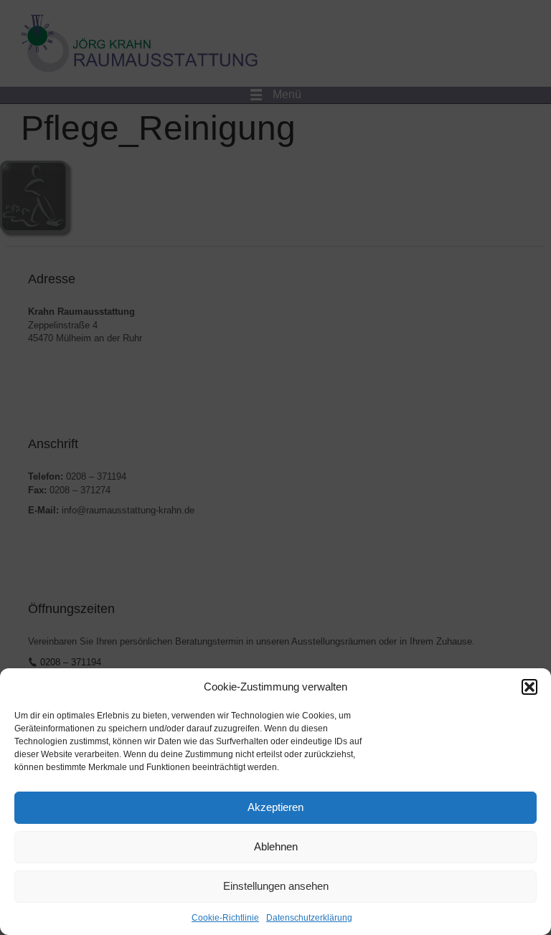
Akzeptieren (275, 807)
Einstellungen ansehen (276, 886)
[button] (529, 687)
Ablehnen (276, 846)
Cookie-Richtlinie (225, 918)
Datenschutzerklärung (309, 918)
